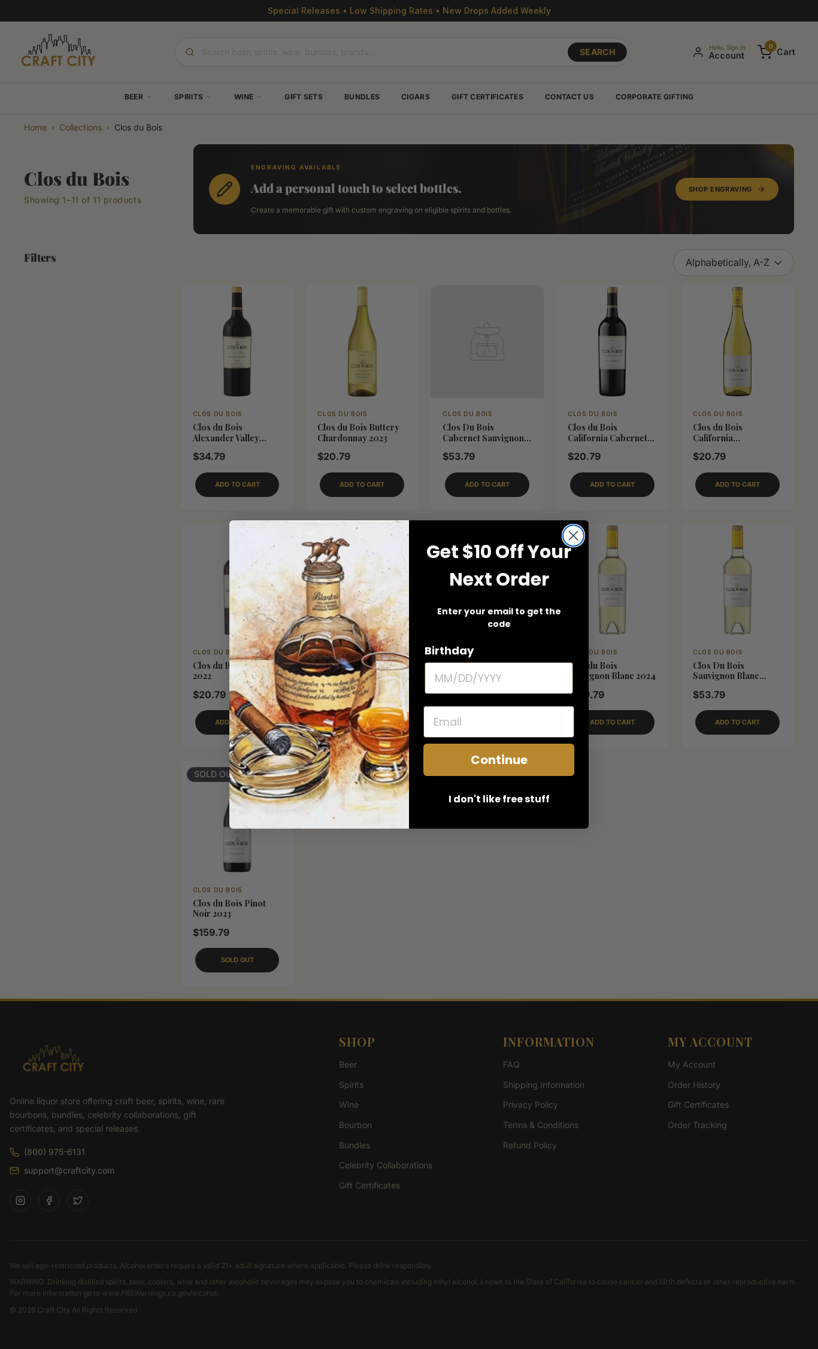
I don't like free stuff (499, 799)
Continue (499, 759)
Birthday (449, 650)
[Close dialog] (573, 535)
